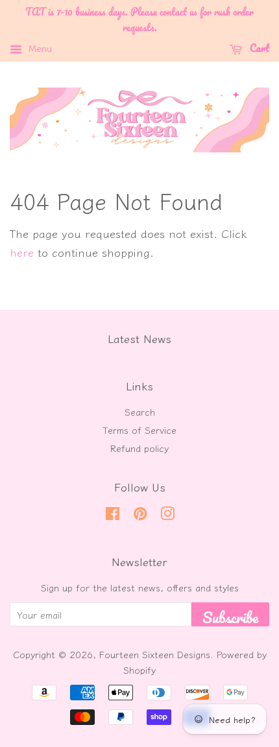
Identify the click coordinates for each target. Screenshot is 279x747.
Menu (38, 48)
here (22, 252)
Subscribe (230, 615)
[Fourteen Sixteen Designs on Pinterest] (140, 515)
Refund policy (139, 448)
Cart (258, 47)
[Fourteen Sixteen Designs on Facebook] (112, 515)
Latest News (139, 338)
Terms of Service (139, 429)
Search (140, 411)
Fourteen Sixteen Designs (154, 654)
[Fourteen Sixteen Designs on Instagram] (167, 515)
